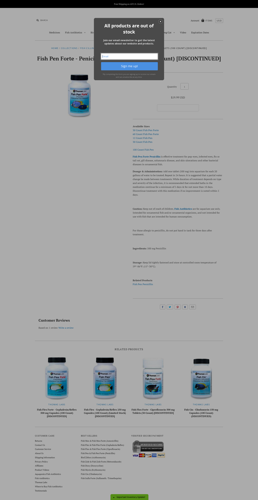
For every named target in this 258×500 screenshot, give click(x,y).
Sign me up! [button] (129, 66)
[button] (160, 21)
